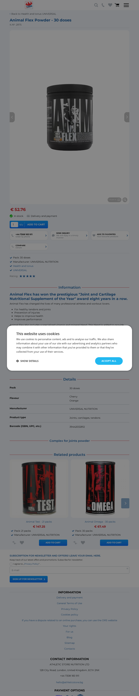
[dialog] (69, 348)
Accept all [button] (109, 360)
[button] (27, 361)
